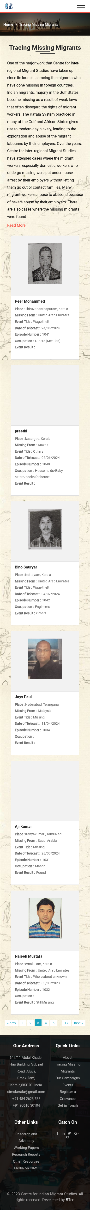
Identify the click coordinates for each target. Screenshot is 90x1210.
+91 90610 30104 (26, 1105)
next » (78, 1023)
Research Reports (26, 1154)
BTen (70, 1200)
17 (66, 1023)
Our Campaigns (67, 1078)
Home (8, 24)
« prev (11, 1023)
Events (67, 1085)
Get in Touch (68, 1105)
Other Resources (26, 1161)
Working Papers (26, 1148)
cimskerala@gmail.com (26, 1092)
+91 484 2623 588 (26, 1099)
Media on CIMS (26, 1168)
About (67, 1057)
